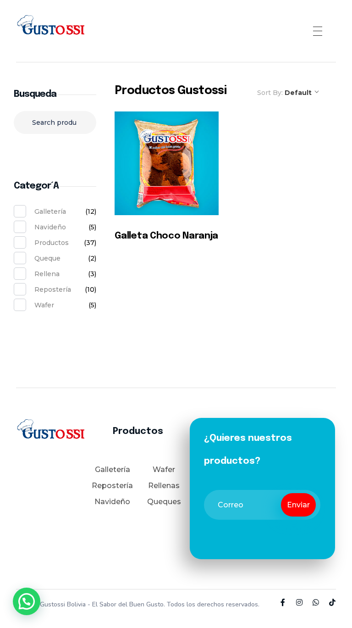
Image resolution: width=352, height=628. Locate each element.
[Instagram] (299, 602)
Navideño (50, 227)
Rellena (47, 274)
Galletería (50, 211)
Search (55, 150)
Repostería (52, 289)
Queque (47, 258)
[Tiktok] (332, 602)
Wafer (44, 305)
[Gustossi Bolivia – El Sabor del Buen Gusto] (50, 29)
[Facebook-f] (282, 602)
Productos (51, 243)
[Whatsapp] (315, 602)
